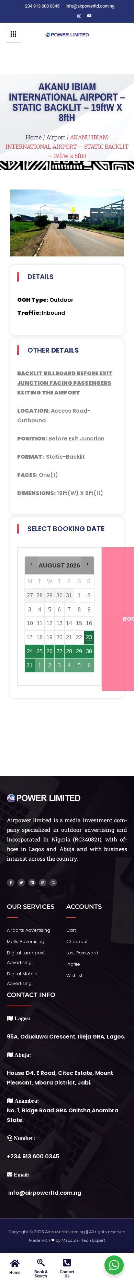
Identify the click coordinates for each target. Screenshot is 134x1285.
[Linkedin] (32, 882)
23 (89, 637)
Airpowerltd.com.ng (65, 1231)
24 (30, 651)
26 (49, 651)
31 (29, 665)
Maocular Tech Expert (83, 1240)
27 (59, 651)
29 (79, 651)
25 (39, 651)
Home (34, 137)
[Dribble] (89, 16)
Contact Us (67, 1274)
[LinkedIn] (69, 16)
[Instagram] (79, 16)
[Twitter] (58, 16)
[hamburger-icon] (13, 35)
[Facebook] (48, 16)
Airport (55, 137)
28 (69, 651)
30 (89, 651)
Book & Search (41, 1274)
